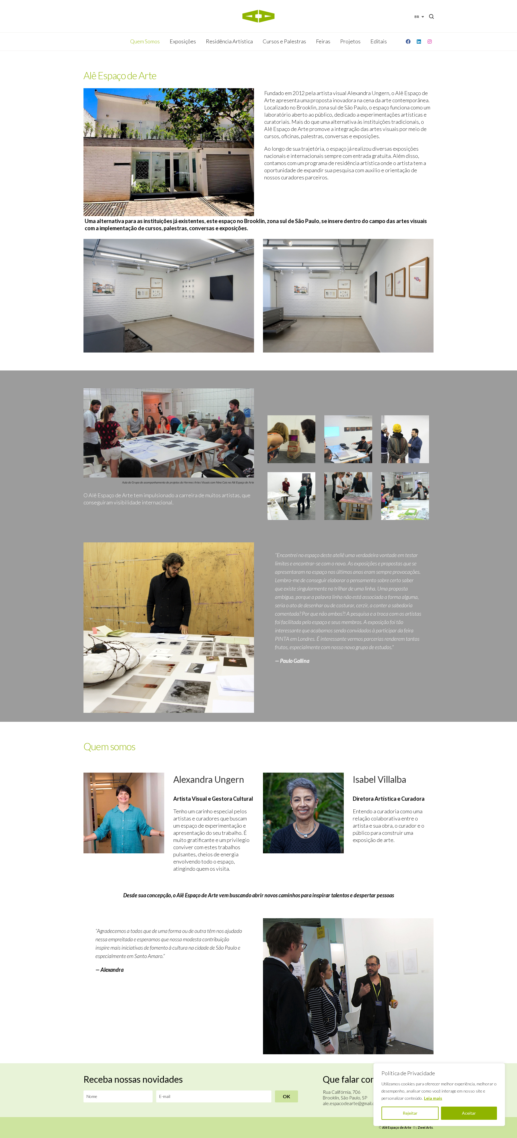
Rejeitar (410, 1113)
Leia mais (433, 1098)
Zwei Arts (425, 1127)
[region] (439, 1094)
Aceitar (469, 1113)
